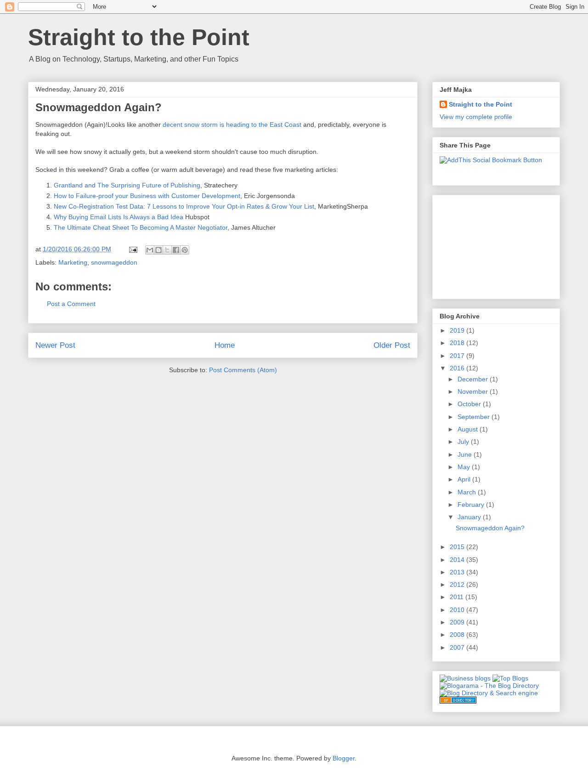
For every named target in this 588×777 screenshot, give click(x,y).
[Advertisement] (485, 244)
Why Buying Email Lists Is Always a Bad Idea (118, 217)
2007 (458, 647)
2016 (458, 368)
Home (225, 345)
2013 (458, 572)
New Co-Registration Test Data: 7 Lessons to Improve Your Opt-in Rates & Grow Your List (184, 206)
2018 (458, 342)
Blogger (344, 758)
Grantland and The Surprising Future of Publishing (127, 185)
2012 (458, 584)
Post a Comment (71, 303)
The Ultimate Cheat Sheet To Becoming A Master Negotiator (140, 227)
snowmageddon (114, 262)
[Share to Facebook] (176, 250)
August (469, 429)
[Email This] (149, 250)
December (474, 379)
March (468, 492)
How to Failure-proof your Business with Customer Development (147, 195)
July (464, 441)
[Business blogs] (465, 678)
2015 (458, 546)
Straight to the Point (138, 37)
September (475, 416)
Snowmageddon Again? (490, 528)
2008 (458, 634)
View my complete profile (476, 116)
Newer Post (55, 345)
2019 (458, 330)
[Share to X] (167, 250)
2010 (458, 609)
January (470, 517)
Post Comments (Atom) (243, 370)
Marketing (72, 262)
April (465, 479)
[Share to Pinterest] (184, 250)
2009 (458, 622)
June (466, 454)
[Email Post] (132, 249)
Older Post (391, 345)
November (474, 391)
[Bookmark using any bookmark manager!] (491, 160)
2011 (457, 597)
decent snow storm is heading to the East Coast (232, 124)
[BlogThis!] (158, 250)
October (470, 404)
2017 (458, 355)
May (465, 467)
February (472, 504)
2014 (458, 559)
